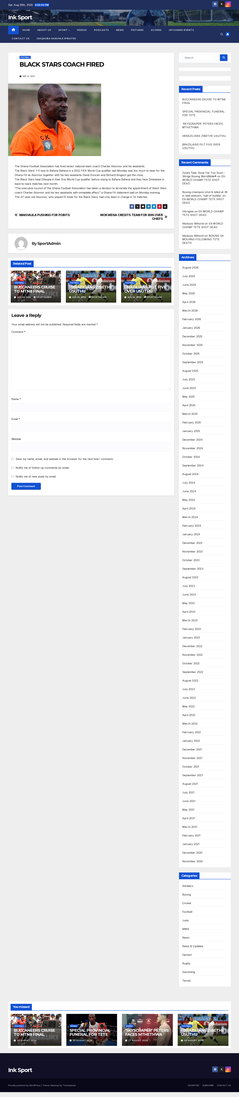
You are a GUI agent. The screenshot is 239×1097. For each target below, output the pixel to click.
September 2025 (192, 362)
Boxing (186, 894)
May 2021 (188, 809)
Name (16, 399)
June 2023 (189, 594)
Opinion (187, 954)
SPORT (63, 30)
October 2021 (190, 766)
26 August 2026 (194, 1040)
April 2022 (188, 715)
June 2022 (189, 697)
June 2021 (188, 801)
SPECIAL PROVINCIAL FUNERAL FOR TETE (90, 1032)
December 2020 (192, 852)
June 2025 (189, 388)
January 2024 (191, 534)
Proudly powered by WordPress (24, 1085)
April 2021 (188, 818)
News (185, 937)
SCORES (156, 30)
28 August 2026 (82, 1040)
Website (16, 439)
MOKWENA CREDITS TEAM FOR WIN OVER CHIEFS (131, 217)
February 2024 (191, 525)
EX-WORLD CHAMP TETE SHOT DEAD (204, 180)
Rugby (186, 963)
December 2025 (192, 336)
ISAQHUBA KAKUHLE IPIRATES (57, 38)
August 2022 (190, 680)
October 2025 (190, 353)
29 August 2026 (27, 1040)
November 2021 (192, 758)
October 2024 (191, 456)
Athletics (187, 886)
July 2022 (188, 689)
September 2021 (192, 775)
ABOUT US (44, 30)
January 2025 (191, 431)
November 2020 (192, 861)
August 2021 (190, 783)
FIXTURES (137, 30)
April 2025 (188, 405)
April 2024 (189, 508)
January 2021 (190, 844)
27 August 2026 (138, 1040)
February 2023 (191, 629)
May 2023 (188, 603)
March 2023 (190, 620)
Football (25, 57)
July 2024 (188, 482)
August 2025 (190, 370)
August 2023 (190, 577)
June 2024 (189, 491)
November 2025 (192, 345)
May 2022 (188, 706)
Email (15, 419)
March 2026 (190, 310)
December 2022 (192, 646)
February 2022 (191, 732)
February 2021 (191, 835)
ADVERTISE (193, 1085)
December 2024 (192, 439)
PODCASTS (101, 30)
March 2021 (189, 826)
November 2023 (192, 551)
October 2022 (190, 663)
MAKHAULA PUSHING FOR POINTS (44, 215)
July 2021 (188, 792)
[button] (221, 34)
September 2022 (192, 672)
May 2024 (188, 499)
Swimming (188, 972)
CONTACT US (20, 38)
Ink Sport (20, 17)
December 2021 (192, 749)
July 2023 (188, 586)
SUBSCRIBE (208, 1085)
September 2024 (193, 465)
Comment (18, 331)
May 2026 (188, 293)
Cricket (186, 903)
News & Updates (192, 946)
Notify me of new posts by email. (36, 476)
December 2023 (192, 543)
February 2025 (191, 422)
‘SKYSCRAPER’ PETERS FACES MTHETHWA (146, 1032)
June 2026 (189, 284)
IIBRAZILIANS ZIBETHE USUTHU (90, 289)
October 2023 (190, 560)
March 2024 (190, 517)
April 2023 (188, 611)
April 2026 (188, 302)
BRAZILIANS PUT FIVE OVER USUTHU (145, 289)
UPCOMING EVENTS (181, 30)
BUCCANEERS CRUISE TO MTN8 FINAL (34, 289)
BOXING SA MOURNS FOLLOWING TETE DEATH (203, 239)
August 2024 (190, 474)
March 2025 (190, 413)
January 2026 (191, 327)
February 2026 (191, 319)
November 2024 (192, 448)
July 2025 (188, 379)
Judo (185, 920)
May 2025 (188, 396)
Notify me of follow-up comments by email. (42, 467)
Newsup (55, 1085)
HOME (26, 30)
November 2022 (192, 654)
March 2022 (190, 723)
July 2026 (188, 276)
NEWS (120, 30)
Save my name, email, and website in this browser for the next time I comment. (64, 459)
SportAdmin (48, 243)
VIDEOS (82, 30)
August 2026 (190, 267)
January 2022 (191, 740)
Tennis (186, 980)
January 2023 (191, 637)
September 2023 (192, 568)
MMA (185, 929)
